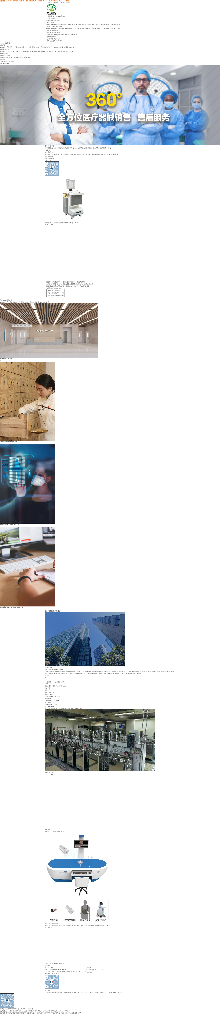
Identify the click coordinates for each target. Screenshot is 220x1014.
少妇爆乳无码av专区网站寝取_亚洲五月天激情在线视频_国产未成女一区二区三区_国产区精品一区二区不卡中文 (34, 1)
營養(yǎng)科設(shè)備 (113, 28)
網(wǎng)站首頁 (5, 43)
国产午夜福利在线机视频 (7, 1013)
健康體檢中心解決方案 (53, 24)
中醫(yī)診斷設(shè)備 (67, 28)
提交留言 (89, 972)
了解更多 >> (48, 688)
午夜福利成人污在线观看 (34, 1013)
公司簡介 (49, 35)
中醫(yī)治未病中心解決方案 (69, 24)
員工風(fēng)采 (72, 35)
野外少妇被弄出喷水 (62, 1013)
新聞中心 (56, 2)
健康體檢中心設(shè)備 (53, 28)
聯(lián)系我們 (65, 2)
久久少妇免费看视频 (75, 1013)
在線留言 (49, 2)
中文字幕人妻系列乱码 (49, 1013)
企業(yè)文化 (56, 35)
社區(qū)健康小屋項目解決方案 (87, 24)
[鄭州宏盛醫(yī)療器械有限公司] (110, 9)
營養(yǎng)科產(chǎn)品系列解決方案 (108, 24)
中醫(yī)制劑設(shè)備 (98, 28)
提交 (110, 298)
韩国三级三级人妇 (20, 1013)
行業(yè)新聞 (56, 39)
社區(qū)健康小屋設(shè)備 (83, 28)
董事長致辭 (63, 35)
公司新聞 (49, 39)
